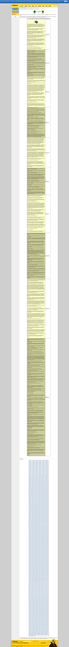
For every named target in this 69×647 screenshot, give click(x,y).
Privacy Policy (62, 1)
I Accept (66, 1)
